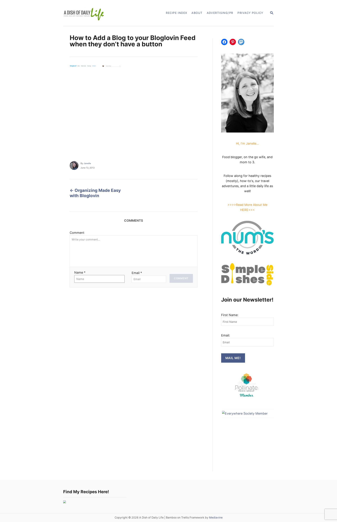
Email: (225, 335)
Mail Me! (233, 358)
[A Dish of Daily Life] (101, 13)
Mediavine (216, 517)
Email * (137, 273)
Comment (77, 232)
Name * (79, 272)
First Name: (229, 315)
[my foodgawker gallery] (64, 502)
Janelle (87, 163)
